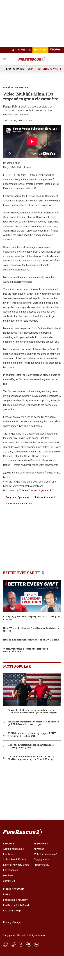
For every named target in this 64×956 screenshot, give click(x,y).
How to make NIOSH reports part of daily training (31, 639)
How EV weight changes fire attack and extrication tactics (31, 629)
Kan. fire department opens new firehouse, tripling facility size (31, 746)
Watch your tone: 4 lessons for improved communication (25, 650)
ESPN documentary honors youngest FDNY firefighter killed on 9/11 (32, 734)
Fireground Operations (17, 497)
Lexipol (24, 935)
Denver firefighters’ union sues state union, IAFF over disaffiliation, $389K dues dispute (32, 711)
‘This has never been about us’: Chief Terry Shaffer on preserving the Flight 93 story (31, 758)
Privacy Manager (12, 922)
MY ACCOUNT (40, 50)
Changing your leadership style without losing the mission (31, 618)
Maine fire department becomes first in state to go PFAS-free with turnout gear (33, 723)
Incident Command (45, 497)
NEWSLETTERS (24, 50)
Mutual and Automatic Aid (15, 87)
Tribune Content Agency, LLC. (36, 490)
